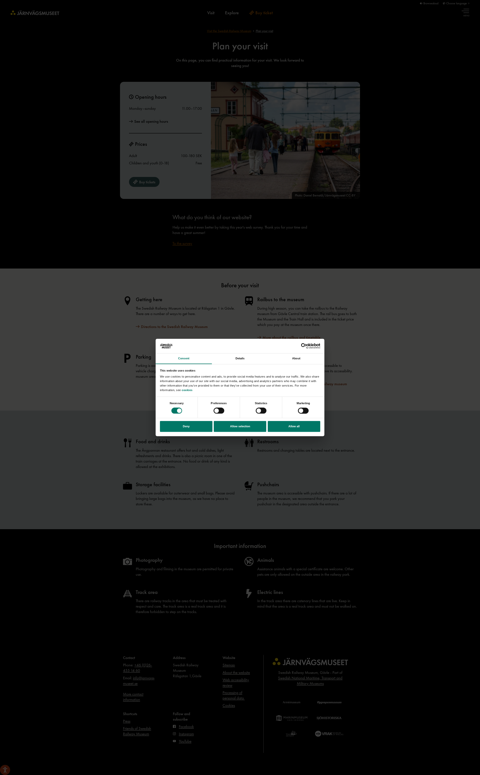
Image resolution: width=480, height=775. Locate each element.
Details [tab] (240, 358)
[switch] (219, 411)
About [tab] (296, 358)
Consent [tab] (183, 358)
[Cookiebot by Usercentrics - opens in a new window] (303, 346)
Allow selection (240, 426)
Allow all (294, 426)
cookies (187, 390)
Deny (186, 426)
